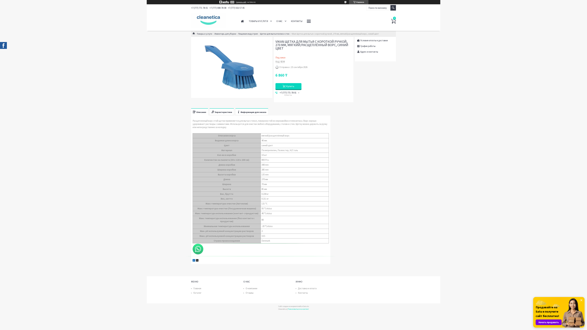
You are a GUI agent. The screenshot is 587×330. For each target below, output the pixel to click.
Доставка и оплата (307, 288)
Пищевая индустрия (248, 33)
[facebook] (194, 260)
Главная (242, 21)
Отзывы (249, 292)
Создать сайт (241, 2)
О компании (251, 288)
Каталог (197, 292)
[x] (197, 260)
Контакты (296, 21)
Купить (290, 86)
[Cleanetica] (212, 19)
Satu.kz (306, 306)
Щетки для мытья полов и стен (274, 33)
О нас (279, 21)
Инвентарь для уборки (225, 33)
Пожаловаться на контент (298, 309)
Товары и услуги (258, 21)
